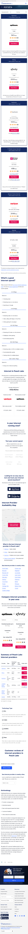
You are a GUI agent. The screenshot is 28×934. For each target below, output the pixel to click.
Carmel (16, 588)
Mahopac (17, 584)
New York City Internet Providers (20, 898)
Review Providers (3, 893)
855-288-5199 (15, 261)
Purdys (3, 584)
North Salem (5, 568)
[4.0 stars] (16, 38)
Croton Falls (5, 575)
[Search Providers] (12, 896)
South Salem (18, 577)
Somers (4, 588)
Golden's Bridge (6, 590)
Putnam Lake (18, 568)
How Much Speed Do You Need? (6, 909)
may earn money (5, 0)
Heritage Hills (5, 586)
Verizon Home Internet (9, 558)
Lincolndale (17, 572)
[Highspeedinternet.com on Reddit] (22, 916)
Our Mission (17, 909)
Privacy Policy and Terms (16, 927)
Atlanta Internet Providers (19, 902)
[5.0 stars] (18, 38)
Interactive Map (14, 525)
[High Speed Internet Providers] (7, 3)
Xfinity (5, 552)
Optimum (6, 549)
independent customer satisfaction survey (10, 269)
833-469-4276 (16, 180)
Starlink (3, 696)
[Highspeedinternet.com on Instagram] (19, 916)
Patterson (17, 579)
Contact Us (16, 911)
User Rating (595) (14, 174)
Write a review (6, 767)
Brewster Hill (5, 572)
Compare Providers (4, 891)
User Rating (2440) (13, 84)
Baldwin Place (18, 586)
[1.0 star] (10, 38)
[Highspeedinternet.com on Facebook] (15, 916)
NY (5, 862)
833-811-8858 (15, 133)
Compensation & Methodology (6, 927)
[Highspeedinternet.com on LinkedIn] (24, 916)
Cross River (5, 581)
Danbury (4, 579)
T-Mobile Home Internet (3, 685)
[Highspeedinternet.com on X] (17, 916)
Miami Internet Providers (19, 900)
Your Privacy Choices (6, 928)
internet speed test (13, 286)
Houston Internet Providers (19, 895)
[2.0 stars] (12, 38)
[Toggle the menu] (26, 3)
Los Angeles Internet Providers (20, 891)
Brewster (4, 570)
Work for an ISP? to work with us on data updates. (13, 273)
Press (15, 913)
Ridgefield (17, 570)
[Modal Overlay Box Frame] (14, 875)
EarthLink (6, 555)
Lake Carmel (18, 575)
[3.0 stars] (14, 38)
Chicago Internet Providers (19, 893)
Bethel (16, 581)
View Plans (12, 43)
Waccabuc (4, 577)
